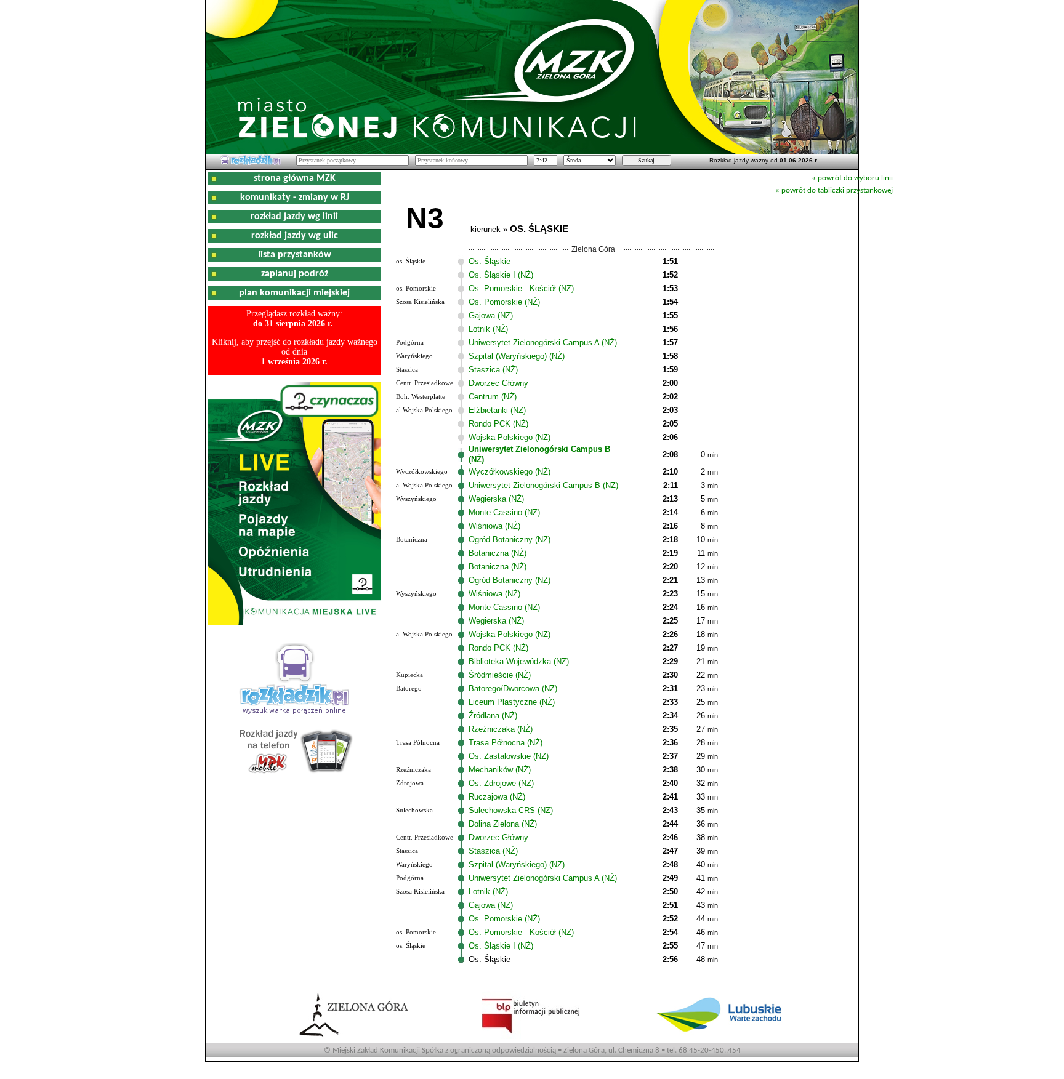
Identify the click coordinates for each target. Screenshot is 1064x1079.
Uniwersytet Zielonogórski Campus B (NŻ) (543, 485)
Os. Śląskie (489, 261)
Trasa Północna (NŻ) (505, 742)
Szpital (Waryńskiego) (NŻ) (517, 356)
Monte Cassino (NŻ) (504, 512)
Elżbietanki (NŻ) (497, 410)
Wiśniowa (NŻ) (494, 526)
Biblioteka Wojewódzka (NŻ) (519, 661)
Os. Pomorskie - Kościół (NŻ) (521, 288)
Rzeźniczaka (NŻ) (501, 729)
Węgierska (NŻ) (496, 498)
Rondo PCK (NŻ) (498, 423)
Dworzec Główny (498, 383)
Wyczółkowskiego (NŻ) (509, 471)
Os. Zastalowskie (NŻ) (509, 756)
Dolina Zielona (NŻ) (503, 823)
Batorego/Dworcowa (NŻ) (513, 688)
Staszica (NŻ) (493, 369)
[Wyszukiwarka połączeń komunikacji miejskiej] (250, 163)
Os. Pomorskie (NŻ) (504, 302)
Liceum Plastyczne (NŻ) (512, 702)
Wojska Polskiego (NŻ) (509, 437)
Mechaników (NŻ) (500, 769)
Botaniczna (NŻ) (497, 553)
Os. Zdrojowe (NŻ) (501, 783)
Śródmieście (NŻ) (500, 675)
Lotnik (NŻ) (488, 329)
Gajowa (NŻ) (491, 315)
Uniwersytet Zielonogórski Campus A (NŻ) (543, 342)
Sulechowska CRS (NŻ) (511, 810)
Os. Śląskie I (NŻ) (501, 274)
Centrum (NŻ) (493, 396)
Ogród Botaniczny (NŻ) (509, 539)
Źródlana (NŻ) (493, 715)
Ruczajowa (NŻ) (497, 796)
